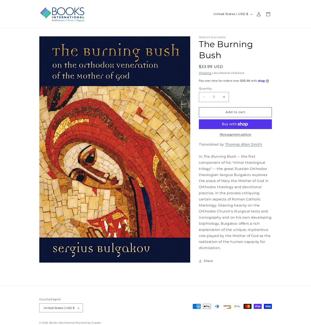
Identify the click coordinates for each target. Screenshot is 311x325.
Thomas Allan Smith (243, 144)
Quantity (205, 88)
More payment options (235, 134)
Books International (62, 322)
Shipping (205, 72)
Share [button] (208, 261)
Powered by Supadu (88, 322)
